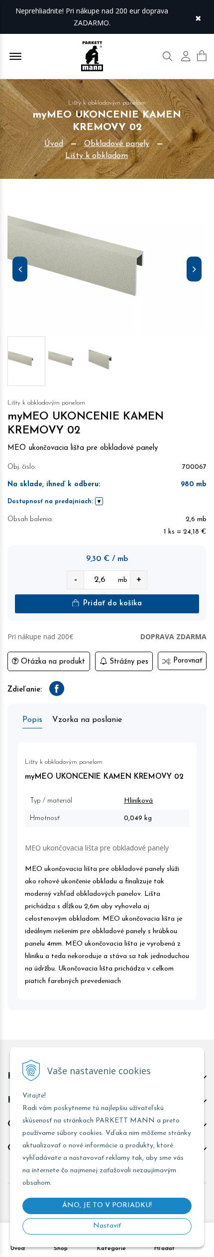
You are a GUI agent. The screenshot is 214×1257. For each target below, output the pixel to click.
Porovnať (186, 661)
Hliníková (138, 801)
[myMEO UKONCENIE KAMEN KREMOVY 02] (107, 271)
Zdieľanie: (24, 690)
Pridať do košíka (111, 603)
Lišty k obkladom (96, 156)
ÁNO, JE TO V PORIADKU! (107, 1205)
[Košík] (202, 55)
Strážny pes (127, 662)
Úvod (53, 144)
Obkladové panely (116, 144)
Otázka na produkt (51, 662)
